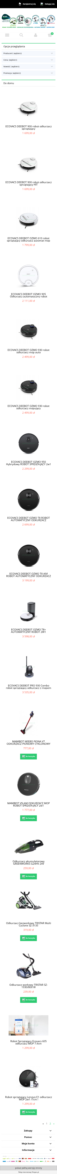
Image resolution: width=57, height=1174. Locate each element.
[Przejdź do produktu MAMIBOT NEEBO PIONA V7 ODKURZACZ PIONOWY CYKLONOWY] (28, 723)
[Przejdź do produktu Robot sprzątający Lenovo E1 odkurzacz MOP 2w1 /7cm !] (28, 1078)
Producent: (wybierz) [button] (12, 53)
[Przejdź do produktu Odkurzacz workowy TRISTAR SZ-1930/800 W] (28, 966)
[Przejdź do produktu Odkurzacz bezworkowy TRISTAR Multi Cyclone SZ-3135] (28, 904)
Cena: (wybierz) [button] (10, 60)
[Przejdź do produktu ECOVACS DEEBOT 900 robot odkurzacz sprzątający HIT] (28, 164)
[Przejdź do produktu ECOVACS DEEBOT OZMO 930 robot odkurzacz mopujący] (28, 387)
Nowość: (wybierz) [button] (11, 66)
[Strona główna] (28, 20)
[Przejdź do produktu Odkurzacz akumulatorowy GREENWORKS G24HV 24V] (28, 845)
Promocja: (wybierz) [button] (12, 73)
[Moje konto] (35, 35)
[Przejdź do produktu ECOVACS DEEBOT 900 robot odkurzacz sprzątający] (28, 108)
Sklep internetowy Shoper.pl (28, 1172)
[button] (7, 35)
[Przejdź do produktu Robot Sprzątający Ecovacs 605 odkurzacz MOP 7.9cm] (28, 1025)
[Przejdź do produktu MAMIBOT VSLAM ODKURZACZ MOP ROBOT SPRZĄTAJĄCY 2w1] (28, 785)
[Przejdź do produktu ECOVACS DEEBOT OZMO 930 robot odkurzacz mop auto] (28, 331)
